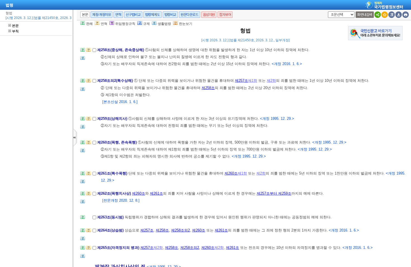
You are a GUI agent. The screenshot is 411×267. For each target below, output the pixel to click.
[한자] (391, 14)
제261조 (156, 193)
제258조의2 (180, 230)
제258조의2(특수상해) (115, 80)
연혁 (118, 15)
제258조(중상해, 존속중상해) (121, 50)
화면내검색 (364, 15)
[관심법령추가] (384, 14)
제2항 (271, 80)
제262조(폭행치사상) (114, 193)
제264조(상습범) (111, 230)
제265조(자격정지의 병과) (118, 247)
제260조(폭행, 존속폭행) (117, 142)
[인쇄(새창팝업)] (405, 14)
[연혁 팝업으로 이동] (88, 51)
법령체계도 (152, 15)
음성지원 (209, 15)
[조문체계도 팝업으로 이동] (82, 51)
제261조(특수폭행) (112, 173)
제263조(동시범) (111, 217)
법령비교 (170, 15)
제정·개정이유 (101, 15)
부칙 (15, 31)
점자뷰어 (225, 15)
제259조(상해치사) (112, 118)
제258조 (208, 88)
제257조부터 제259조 (274, 193)
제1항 (252, 80)
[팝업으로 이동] (82, 60)
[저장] (398, 14)
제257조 (241, 80)
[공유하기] (377, 14)
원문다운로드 (190, 15)
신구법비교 (133, 15)
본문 (15, 26)
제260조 (231, 173)
